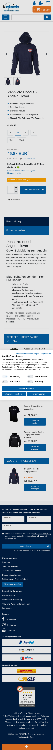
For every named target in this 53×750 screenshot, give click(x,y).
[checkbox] (5, 376)
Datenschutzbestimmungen (27, 353)
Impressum (46, 353)
